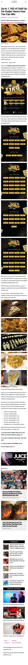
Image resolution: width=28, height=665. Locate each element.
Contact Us (6, 642)
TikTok (15, 22)
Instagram (10, 22)
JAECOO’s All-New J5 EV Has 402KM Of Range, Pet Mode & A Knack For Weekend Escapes (17, 546)
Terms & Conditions (16, 642)
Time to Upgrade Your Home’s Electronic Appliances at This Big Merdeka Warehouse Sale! (12, 493)
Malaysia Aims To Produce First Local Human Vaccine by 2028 (16, 575)
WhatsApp (21, 22)
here (22, 434)
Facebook (5, 22)
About (5, 640)
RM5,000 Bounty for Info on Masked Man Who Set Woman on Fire (16, 560)
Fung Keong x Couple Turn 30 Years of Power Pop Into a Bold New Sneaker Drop (16, 582)
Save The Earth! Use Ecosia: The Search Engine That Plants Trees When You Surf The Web (12, 524)
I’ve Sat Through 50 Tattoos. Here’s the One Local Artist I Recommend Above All (16, 553)
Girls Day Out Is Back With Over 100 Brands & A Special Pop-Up (17, 568)
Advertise (14, 640)
